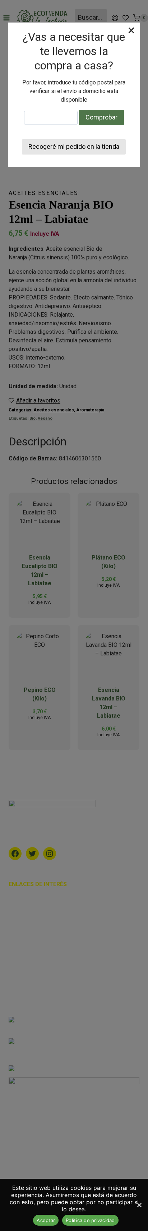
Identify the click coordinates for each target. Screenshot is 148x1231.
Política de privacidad (90, 1220)
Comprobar (101, 117)
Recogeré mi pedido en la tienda (73, 146)
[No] (139, 1204)
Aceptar (46, 1220)
